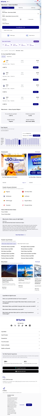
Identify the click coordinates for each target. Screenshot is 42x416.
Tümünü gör (36, 41)
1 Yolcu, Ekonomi (5, 23)
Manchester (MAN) (30, 121)
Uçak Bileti (6, 50)
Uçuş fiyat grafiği (4, 130)
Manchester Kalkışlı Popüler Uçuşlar (9, 243)
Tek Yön (3, 56)
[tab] (8, 8)
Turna (2, 50)
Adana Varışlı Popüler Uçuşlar (23, 243)
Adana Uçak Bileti (12, 50)
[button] (7, 142)
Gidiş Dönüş (9, 56)
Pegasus (11, 121)
